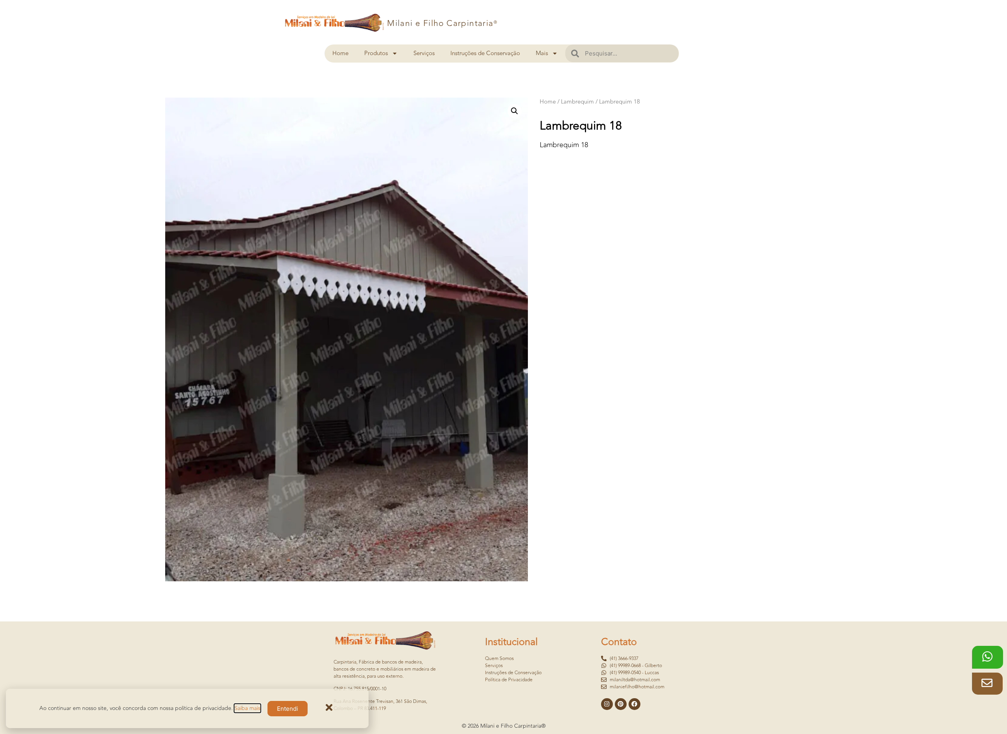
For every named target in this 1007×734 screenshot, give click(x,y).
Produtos (376, 53)
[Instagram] (607, 704)
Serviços (424, 53)
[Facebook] (634, 704)
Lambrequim (577, 101)
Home (340, 53)
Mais (542, 53)
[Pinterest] (621, 704)
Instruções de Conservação (485, 53)
